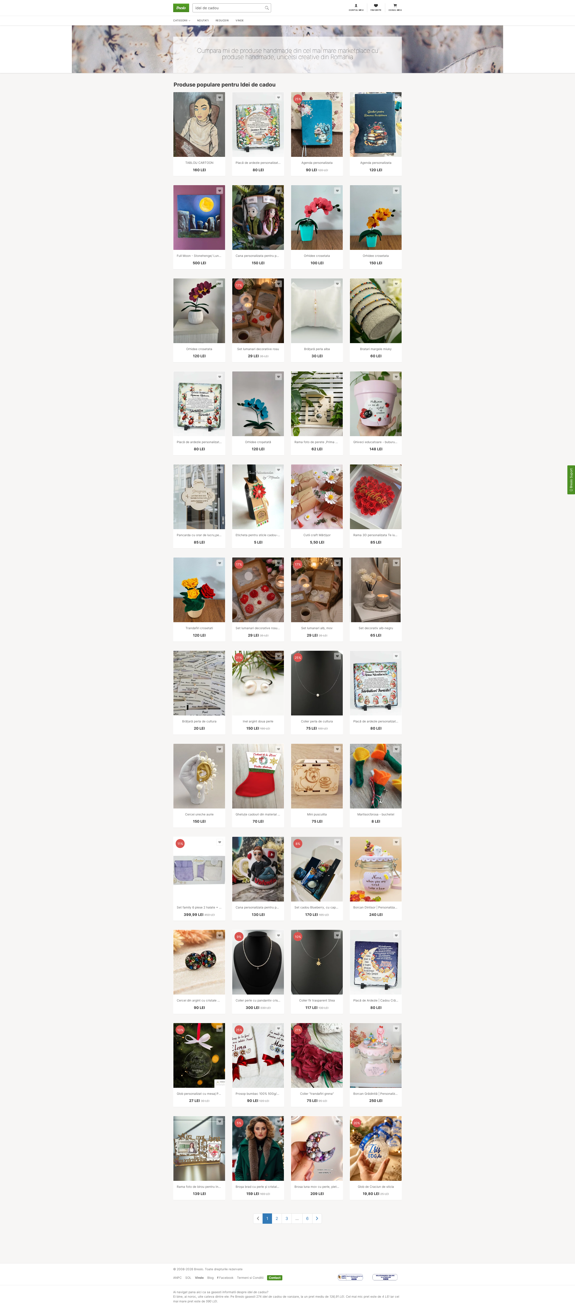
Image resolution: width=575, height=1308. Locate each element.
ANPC (177, 1277)
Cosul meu (395, 10)
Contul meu (356, 10)
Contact (275, 1277)
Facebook (225, 1277)
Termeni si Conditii (250, 1277)
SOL (188, 1277)
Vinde (199, 1277)
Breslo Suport (571, 478)
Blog (210, 1277)
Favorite (376, 10)
